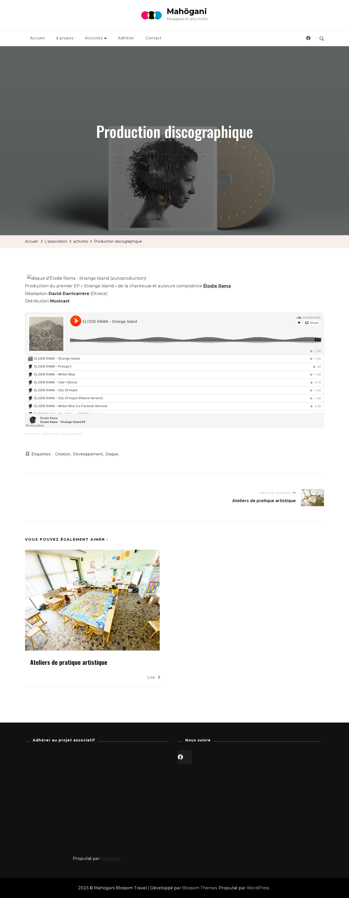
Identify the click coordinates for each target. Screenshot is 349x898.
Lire (151, 677)
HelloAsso (111, 858)
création (62, 454)
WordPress (258, 887)
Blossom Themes (199, 887)
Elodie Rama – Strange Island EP (62, 433)
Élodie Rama (217, 285)
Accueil (37, 38)
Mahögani (187, 11)
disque (112, 454)
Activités (94, 38)
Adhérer (126, 38)
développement (88, 454)
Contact (154, 38)
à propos (65, 38)
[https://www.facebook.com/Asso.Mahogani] (185, 757)
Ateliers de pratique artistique (68, 662)
